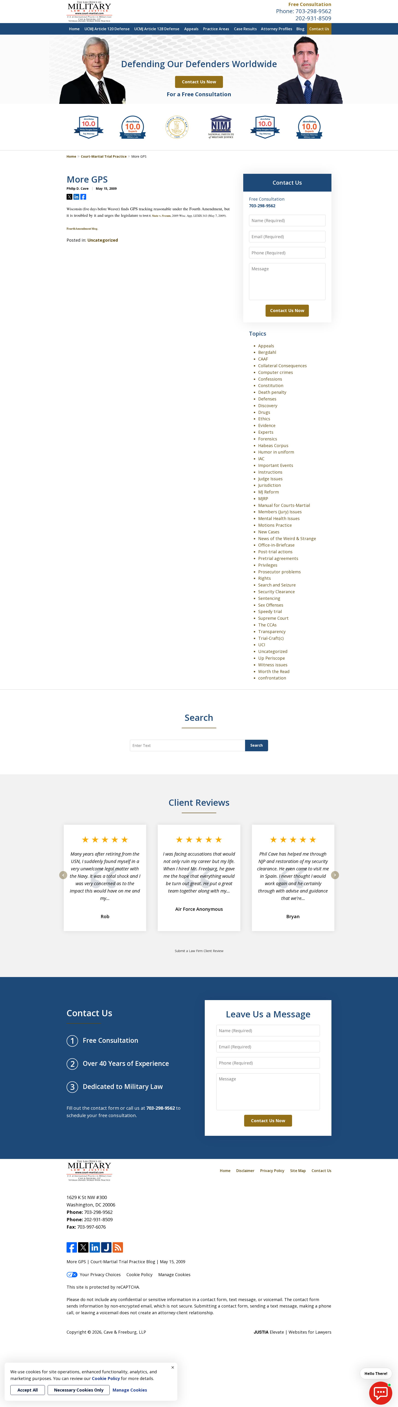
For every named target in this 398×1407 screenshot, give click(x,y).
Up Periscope (271, 658)
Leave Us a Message (268, 1014)
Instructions (270, 472)
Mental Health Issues (279, 518)
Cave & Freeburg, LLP (125, 1332)
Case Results (245, 28)
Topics (257, 333)
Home (74, 28)
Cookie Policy (139, 1274)
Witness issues (272, 664)
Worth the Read (274, 671)
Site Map (298, 1170)
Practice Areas (216, 28)
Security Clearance (276, 591)
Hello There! (376, 1373)
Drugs (264, 412)
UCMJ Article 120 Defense (107, 28)
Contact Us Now (199, 81)
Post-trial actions (275, 551)
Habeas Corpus (273, 445)
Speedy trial (270, 611)
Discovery (267, 405)
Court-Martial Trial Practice (104, 156)
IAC (261, 458)
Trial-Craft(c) (271, 638)
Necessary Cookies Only (78, 1390)
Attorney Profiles (276, 28)
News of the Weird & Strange (287, 538)
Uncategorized (102, 240)
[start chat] (380, 1393)
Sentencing (269, 598)
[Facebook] (72, 1247)
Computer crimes (275, 372)
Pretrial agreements (278, 558)
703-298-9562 (313, 11)
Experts (265, 432)
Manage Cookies (174, 1274)
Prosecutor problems (279, 571)
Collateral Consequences (282, 365)
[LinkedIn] (95, 1247)
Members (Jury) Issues (280, 511)
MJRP (263, 498)
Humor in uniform (276, 452)
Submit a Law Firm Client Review (199, 951)
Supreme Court (273, 618)
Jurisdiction (269, 485)
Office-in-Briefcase (276, 545)
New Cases (268, 532)
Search (256, 745)
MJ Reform (268, 492)
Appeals (191, 28)
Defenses (267, 399)
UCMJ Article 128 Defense (156, 28)
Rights (264, 578)
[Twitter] (83, 1247)
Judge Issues (270, 478)
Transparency (272, 631)
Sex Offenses (270, 605)
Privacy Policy (272, 1170)
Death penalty (272, 392)
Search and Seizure (277, 585)
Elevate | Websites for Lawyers (292, 1332)
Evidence (266, 425)
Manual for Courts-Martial (284, 505)
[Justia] (106, 1247)
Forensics (267, 439)
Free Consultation (309, 4)
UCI (261, 644)
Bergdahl (267, 352)
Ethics (264, 418)
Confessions (270, 379)
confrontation (272, 678)
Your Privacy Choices (100, 1274)
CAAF (263, 359)
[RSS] (118, 1247)
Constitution (270, 385)
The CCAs (267, 625)
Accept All (28, 1390)
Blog (300, 28)
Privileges (267, 565)
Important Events (275, 465)
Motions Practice (275, 525)
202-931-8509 (313, 18)
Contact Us (319, 28)
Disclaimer (245, 1170)
